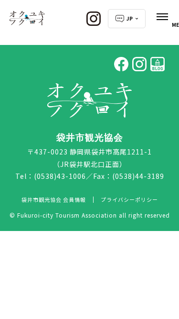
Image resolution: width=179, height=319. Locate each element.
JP (129, 18)
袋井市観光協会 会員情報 (53, 199)
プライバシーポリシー (129, 199)
